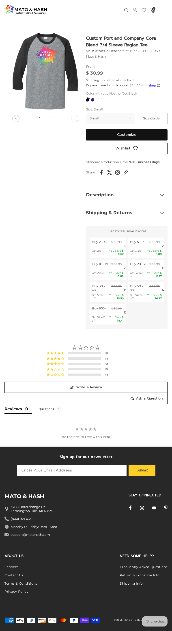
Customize (126, 134)
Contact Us (13, 575)
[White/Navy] (97, 100)
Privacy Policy (16, 592)
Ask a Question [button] (149, 398)
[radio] (108, 248)
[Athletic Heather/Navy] (92, 100)
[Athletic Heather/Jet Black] (87, 100)
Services (11, 567)
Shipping (92, 80)
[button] (165, 10)
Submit (142, 470)
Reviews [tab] (13, 408)
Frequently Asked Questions (144, 567)
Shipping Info (131, 583)
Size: (94, 109)
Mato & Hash (132, 619)
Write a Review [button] (89, 387)
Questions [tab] (46, 409)
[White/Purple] (102, 100)
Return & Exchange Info (139, 575)
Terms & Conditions (20, 583)
